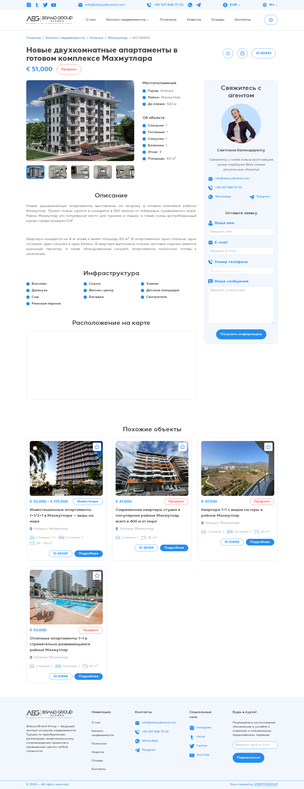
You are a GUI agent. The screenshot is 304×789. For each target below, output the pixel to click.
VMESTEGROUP (266, 784)
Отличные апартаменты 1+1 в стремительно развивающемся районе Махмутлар (60, 644)
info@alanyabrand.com (105, 5)
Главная (33, 38)
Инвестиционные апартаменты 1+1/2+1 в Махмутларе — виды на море (61, 515)
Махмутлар (118, 38)
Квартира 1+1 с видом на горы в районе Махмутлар (231, 513)
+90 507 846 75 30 (168, 5)
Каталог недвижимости (65, 38)
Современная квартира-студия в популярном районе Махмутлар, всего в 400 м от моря (148, 515)
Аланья (96, 38)
